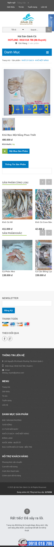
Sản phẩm (16, 60)
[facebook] (4, 338)
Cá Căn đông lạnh (44, 271)
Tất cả (13, 30)
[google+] (9, 338)
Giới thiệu (11, 7)
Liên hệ (44, 7)
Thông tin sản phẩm (15, 164)
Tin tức (21, 7)
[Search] (49, 29)
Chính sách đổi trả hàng (11, 476)
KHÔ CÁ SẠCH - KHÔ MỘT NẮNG (15, 434)
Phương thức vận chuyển (12, 462)
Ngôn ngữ (11, 3)
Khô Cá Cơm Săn (43, 222)
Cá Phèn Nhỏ (8, 271)
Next (49, 182)
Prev (42, 182)
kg (14, 144)
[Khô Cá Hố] (17, 204)
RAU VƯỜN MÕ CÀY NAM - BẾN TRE (17, 447)
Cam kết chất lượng (10, 467)
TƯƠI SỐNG (7, 425)
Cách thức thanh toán (10, 471)
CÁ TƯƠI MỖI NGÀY (10, 429)
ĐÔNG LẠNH (7, 438)
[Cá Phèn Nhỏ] (17, 255)
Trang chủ (6, 60)
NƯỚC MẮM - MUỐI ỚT (11, 443)
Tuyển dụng (33, 7)
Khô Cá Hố (7, 222)
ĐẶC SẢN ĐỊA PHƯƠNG (11, 420)
